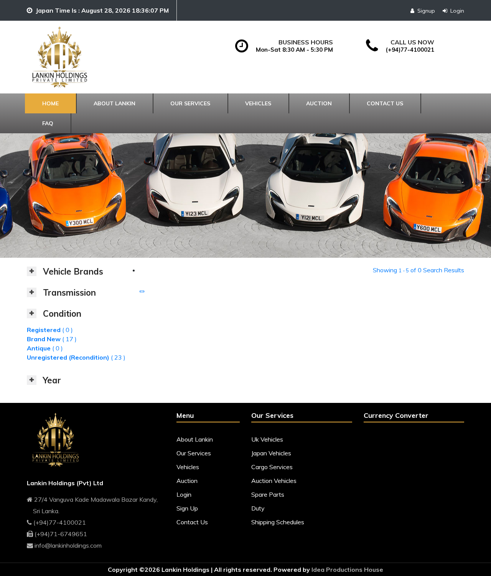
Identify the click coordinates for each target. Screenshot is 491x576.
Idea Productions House (347, 569)
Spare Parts (267, 494)
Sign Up (187, 508)
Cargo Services (272, 467)
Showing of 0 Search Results (418, 270)
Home (50, 103)
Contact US (385, 103)
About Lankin (114, 103)
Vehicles (258, 103)
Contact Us (192, 522)
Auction (319, 103)
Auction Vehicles (274, 480)
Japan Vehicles (271, 453)
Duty (258, 508)
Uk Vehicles (267, 439)
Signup (426, 10)
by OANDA (405, 435)
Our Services (190, 103)
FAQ (47, 123)
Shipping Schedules (277, 522)
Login (457, 10)
